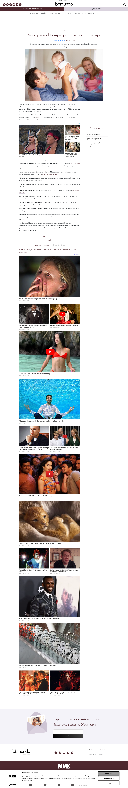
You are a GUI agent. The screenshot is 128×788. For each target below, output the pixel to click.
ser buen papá (67, 250)
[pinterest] (20, 4)
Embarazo (34, 13)
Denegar (109, 783)
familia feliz (36, 250)
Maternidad (66, 13)
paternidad (57, 250)
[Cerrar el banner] (122, 771)
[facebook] (4, 5)
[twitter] (7, 4)
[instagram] (10, 4)
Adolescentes (54, 13)
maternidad (46, 250)
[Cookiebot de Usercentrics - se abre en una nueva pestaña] (12, 785)
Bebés (43, 13)
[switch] (46, 785)
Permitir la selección (109, 778)
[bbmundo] (64, 4)
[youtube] (14, 4)
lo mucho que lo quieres (49, 174)
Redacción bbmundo (59, 40)
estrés (37, 117)
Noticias (77, 13)
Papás (64, 30)
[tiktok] (17, 4)
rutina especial (75, 163)
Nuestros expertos (90, 13)
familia (27, 250)
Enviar (68, 735)
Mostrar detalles (82, 785)
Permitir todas (109, 773)
